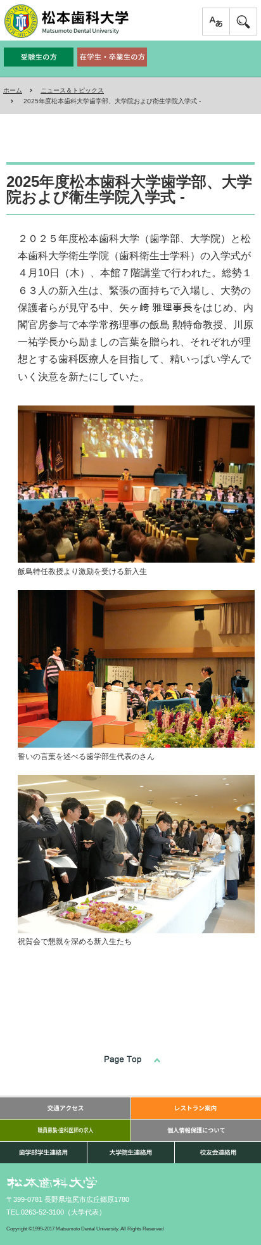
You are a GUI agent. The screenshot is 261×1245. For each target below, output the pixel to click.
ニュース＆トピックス (72, 90)
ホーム (12, 90)
